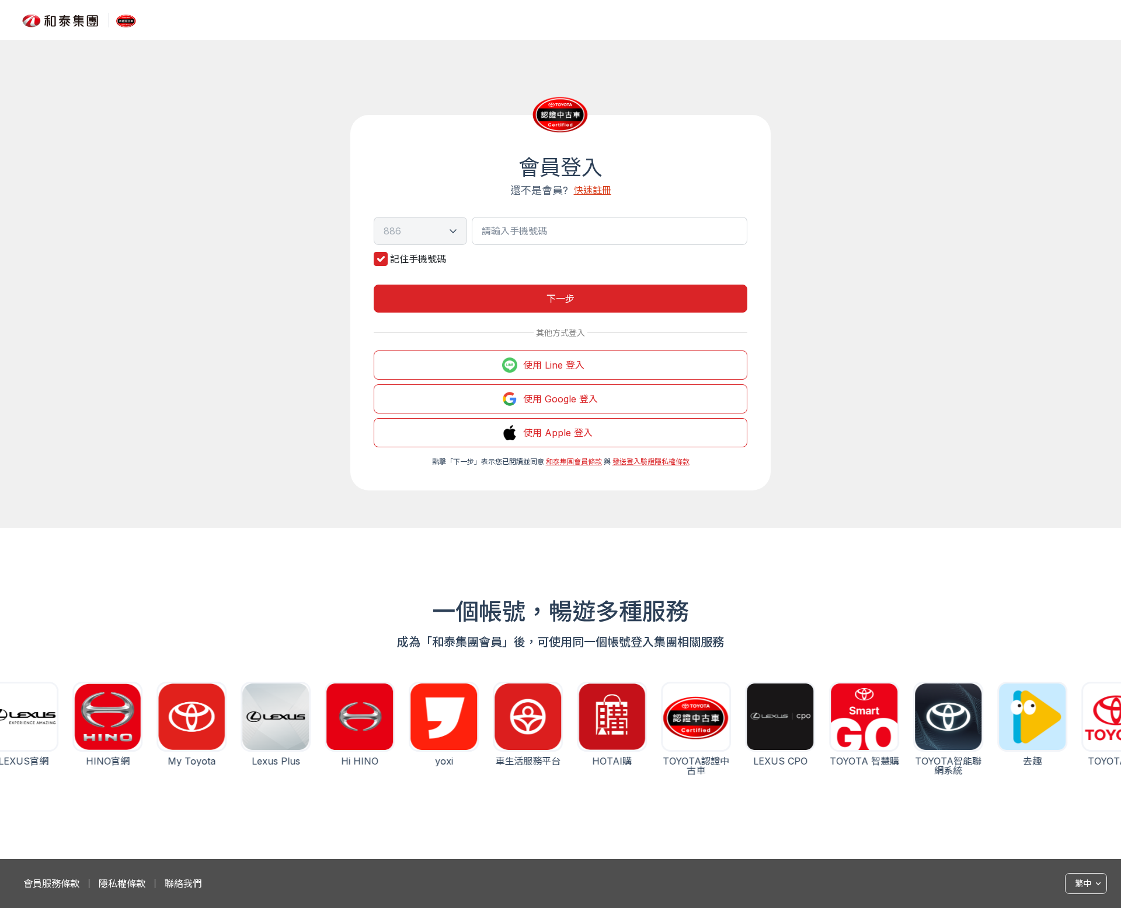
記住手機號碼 (418, 259)
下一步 (560, 298)
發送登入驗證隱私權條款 (651, 461)
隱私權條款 (122, 883)
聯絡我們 (183, 883)
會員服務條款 (51, 883)
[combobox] (420, 231)
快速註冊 (592, 190)
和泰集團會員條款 (574, 461)
